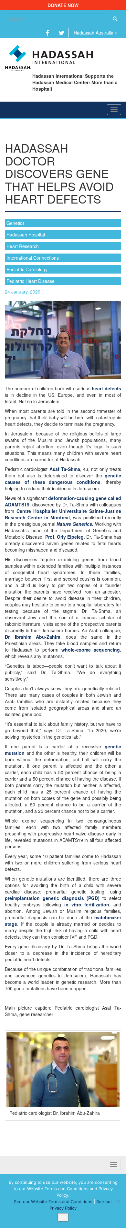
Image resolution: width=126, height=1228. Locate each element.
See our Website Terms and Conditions (53, 1201)
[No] (118, 1201)
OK (63, 1217)
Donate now (63, 5)
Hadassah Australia (94, 32)
